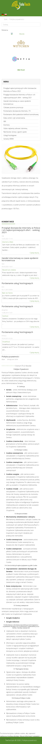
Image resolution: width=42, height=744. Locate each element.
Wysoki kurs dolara (9, 270)
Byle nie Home (7, 293)
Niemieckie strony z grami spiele (15, 132)
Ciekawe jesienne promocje (13, 107)
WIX (4, 121)
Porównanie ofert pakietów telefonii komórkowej (21, 114)
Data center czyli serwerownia (14, 118)
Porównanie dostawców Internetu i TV (17, 111)
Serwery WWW (8, 139)
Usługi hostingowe (9, 135)
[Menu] (39, 12)
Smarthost (6, 342)
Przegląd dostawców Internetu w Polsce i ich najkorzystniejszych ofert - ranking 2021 (19, 96)
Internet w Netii (7, 242)
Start (5, 19)
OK (2, 742)
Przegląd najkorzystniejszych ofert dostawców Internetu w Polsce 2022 (19, 89)
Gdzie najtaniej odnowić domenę (15, 128)
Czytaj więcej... (35, 253)
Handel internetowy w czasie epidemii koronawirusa (17, 102)
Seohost (5, 316)
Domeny (6, 125)
